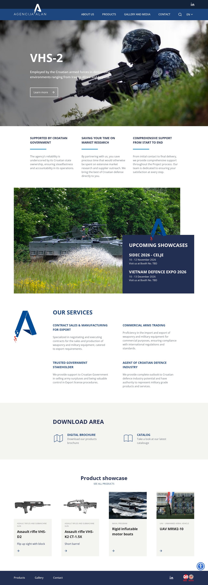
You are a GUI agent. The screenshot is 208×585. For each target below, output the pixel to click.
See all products (104, 483)
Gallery (39, 577)
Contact (164, 14)
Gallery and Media (137, 14)
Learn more (41, 92)
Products (109, 14)
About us (87, 14)
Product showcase (104, 477)
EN (188, 14)
